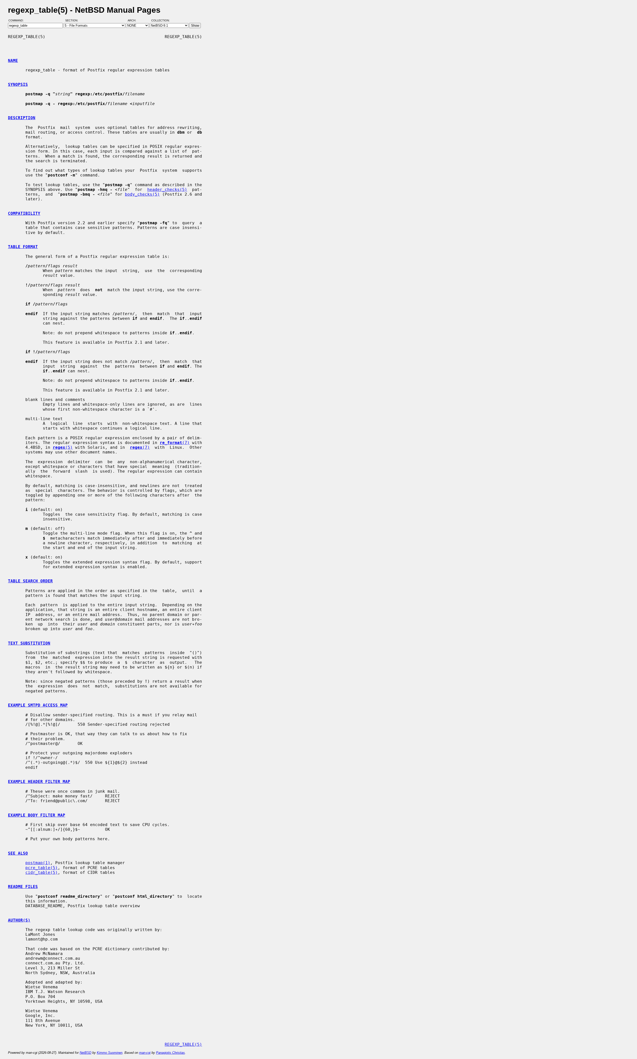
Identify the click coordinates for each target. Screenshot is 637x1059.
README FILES (23, 886)
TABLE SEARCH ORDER (30, 581)
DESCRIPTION (21, 117)
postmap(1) (37, 862)
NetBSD (85, 1053)
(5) (63, 447)
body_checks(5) (142, 194)
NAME (13, 60)
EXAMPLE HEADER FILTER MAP (39, 781)
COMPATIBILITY (24, 213)
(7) (175, 442)
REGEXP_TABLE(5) (183, 1044)
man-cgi (145, 1053)
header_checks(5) (167, 189)
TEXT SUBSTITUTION (29, 643)
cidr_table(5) (41, 872)
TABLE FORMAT (23, 246)
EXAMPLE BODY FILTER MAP (36, 815)
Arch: (134, 20)
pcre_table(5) (41, 867)
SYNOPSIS (18, 84)
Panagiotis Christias (170, 1053)
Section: (72, 20)
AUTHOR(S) (19, 920)
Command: (17, 20)
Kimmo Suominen (109, 1053)
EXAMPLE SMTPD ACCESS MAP (38, 705)
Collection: (160, 20)
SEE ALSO (18, 853)
